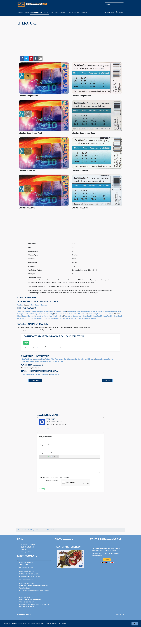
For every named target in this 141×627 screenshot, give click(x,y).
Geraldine (50, 419)
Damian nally (79, 359)
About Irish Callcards (28, 544)
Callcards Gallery (29, 530)
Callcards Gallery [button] (39, 12)
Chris (61, 361)
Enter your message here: (46, 453)
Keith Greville (44, 361)
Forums (63, 12)
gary (31, 359)
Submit (41, 489)
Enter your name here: (45, 437)
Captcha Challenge (52, 480)
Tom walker (59, 359)
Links (70, 12)
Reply (48, 428)
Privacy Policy (26, 552)
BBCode (47, 474)
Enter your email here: (45, 445)
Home (20, 12)
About (77, 12)
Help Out (24, 549)
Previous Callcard (35, 380)
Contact (85, 12)
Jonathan (37, 359)
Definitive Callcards (26, 308)
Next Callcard (107, 380)
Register (110, 12)
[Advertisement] (70, 42)
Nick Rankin (25, 359)
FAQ (56, 12)
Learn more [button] (62, 623)
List (51, 12)
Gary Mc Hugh (54, 361)
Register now (39, 347)
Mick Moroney (89, 359)
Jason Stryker (108, 359)
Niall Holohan (34, 361)
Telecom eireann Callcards (44, 530)
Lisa (42, 359)
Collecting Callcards (27, 547)
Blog (27, 12)
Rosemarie (99, 359)
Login (120, 12)
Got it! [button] (135, 623)
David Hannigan (69, 359)
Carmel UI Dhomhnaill (42, 374)
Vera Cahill (25, 361)
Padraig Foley (49, 359)
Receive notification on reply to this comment (54, 477)
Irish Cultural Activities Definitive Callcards (37, 301)
